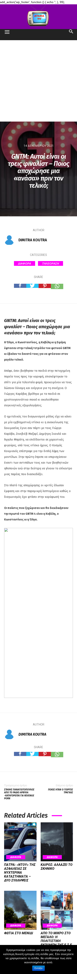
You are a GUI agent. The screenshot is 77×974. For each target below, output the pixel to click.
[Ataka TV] (38, 16)
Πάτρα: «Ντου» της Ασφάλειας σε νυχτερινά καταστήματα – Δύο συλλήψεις (20, 873)
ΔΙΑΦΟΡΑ (24, 263)
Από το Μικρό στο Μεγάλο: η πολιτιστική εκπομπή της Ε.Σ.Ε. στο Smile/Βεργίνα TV (57, 943)
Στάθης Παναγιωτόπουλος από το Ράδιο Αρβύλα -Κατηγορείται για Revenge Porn (19, 794)
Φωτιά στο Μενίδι (18, 933)
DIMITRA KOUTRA (32, 240)
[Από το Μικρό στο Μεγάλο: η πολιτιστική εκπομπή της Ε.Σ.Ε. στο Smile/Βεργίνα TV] (57, 910)
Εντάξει (38, 968)
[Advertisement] (38, 81)
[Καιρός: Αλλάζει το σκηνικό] (57, 841)
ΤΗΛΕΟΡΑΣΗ (50, 263)
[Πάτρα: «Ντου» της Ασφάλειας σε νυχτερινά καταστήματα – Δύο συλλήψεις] (20, 841)
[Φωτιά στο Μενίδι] (20, 910)
